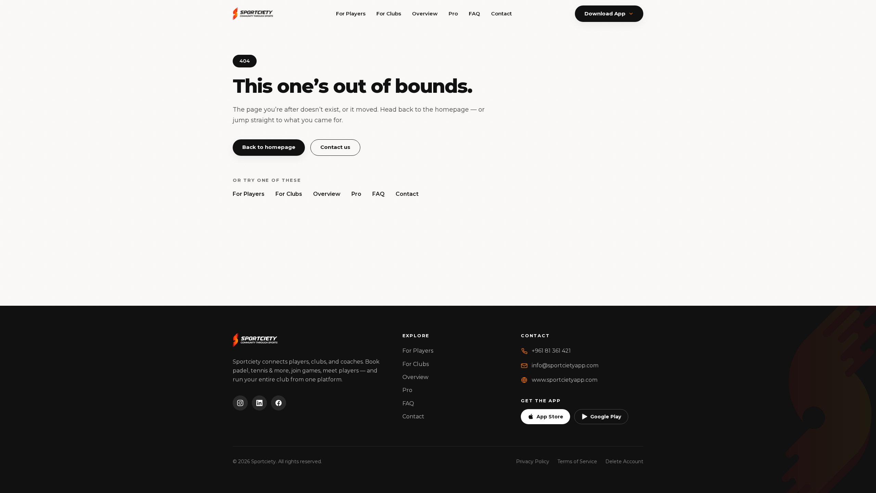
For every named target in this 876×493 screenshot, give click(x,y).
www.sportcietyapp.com (564, 380)
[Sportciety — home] (253, 14)
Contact (501, 13)
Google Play (605, 417)
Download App (605, 13)
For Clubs (388, 13)
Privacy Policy (532, 461)
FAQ (474, 13)
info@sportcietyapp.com (565, 365)
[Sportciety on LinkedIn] (259, 402)
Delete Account (624, 461)
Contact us (335, 147)
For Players (350, 13)
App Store (550, 417)
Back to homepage (268, 147)
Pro (453, 13)
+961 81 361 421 (551, 350)
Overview (425, 13)
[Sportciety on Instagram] (240, 402)
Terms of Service (577, 461)
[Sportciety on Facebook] (278, 402)
